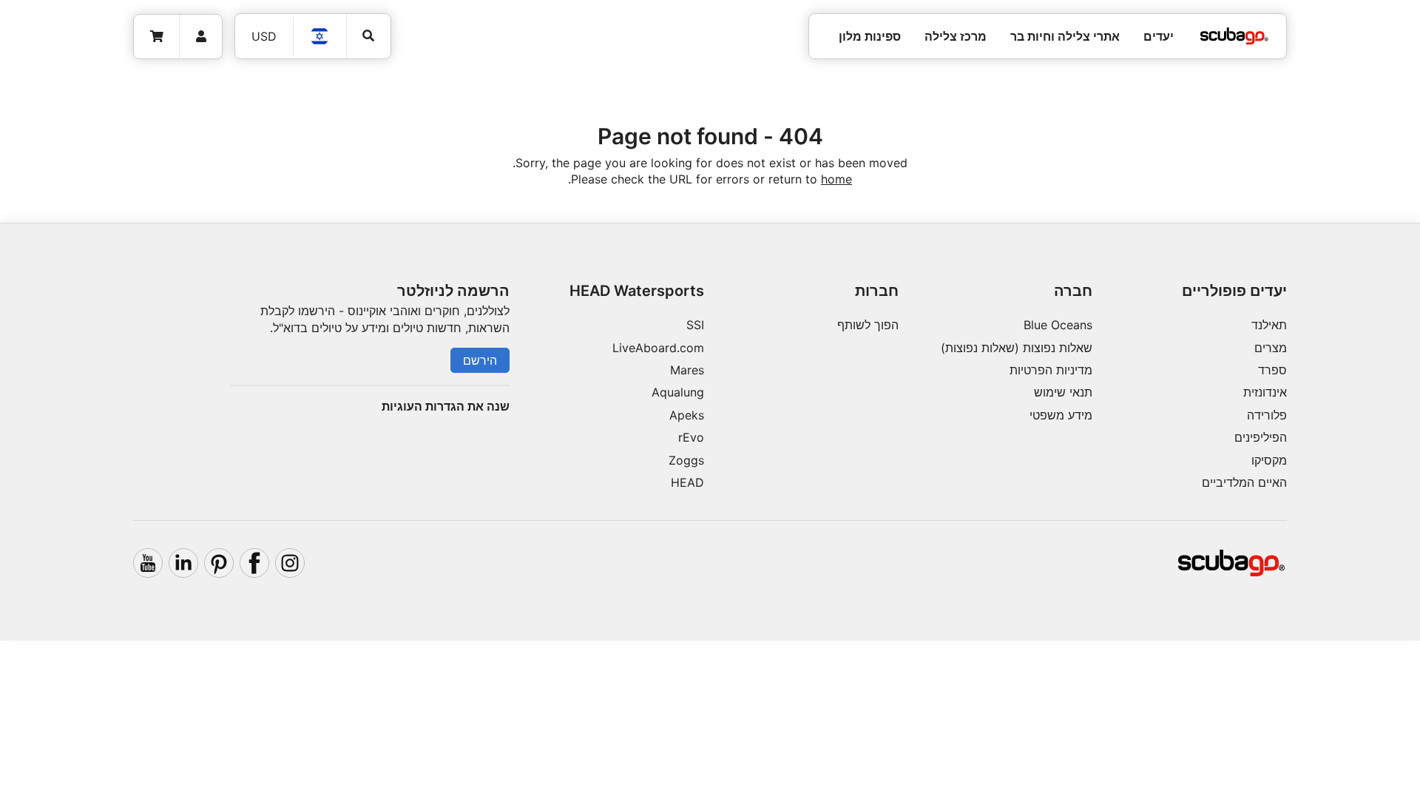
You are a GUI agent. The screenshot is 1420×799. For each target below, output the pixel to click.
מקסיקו (1269, 460)
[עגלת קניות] (157, 36)
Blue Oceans (1058, 324)
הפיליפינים (1260, 437)
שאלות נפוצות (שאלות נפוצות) (1016, 347)
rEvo (691, 437)
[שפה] (320, 36)
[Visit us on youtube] (148, 563)
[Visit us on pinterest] (219, 563)
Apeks (686, 415)
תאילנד (1269, 324)
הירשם (480, 360)
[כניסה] (201, 36)
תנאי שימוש (1063, 392)
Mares (687, 370)
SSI (695, 324)
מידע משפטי (1061, 415)
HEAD (687, 482)
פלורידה (1267, 415)
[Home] (1234, 36)
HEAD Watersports (636, 291)
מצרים (1270, 347)
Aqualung (678, 392)
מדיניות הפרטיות (1051, 370)
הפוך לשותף (868, 324)
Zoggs (686, 460)
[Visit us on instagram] (290, 563)
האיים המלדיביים (1244, 482)
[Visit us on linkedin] (183, 563)
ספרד (1272, 370)
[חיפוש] (368, 36)
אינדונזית (1265, 392)
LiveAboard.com (658, 347)
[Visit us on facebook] (254, 563)
